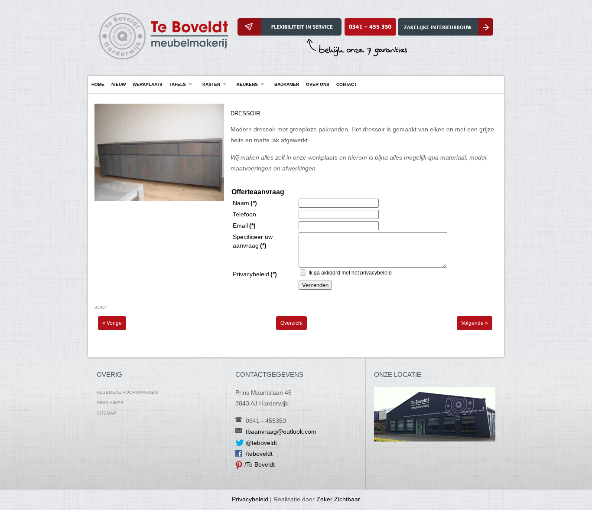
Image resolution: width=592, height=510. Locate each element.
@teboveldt (261, 442)
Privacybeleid (250, 499)
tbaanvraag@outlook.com (281, 431)
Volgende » (474, 323)
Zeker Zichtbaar (338, 499)
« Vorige (112, 323)
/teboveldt (259, 453)
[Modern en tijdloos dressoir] (159, 199)
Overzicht (291, 323)
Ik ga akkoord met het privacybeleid (350, 273)
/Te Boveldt (259, 464)
